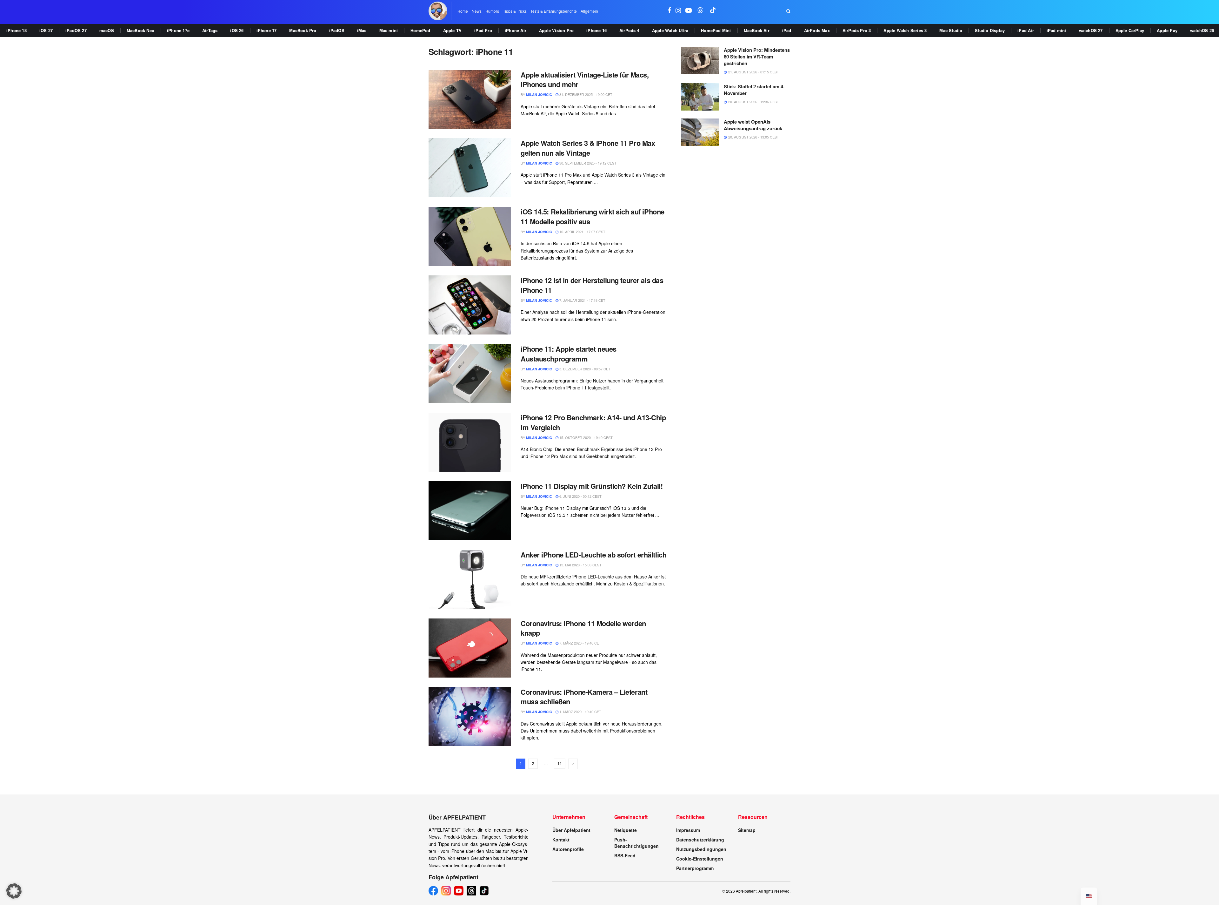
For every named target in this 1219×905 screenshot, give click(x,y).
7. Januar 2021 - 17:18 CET (581, 300)
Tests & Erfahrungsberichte (553, 11)
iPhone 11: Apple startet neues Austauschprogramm (568, 354)
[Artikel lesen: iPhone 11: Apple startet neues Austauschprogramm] (470, 373)
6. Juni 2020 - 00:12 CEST (580, 496)
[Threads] (471, 890)
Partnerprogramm (695, 868)
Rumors (492, 11)
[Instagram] (446, 890)
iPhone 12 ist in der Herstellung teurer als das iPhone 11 (592, 285)
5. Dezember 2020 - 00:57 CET (584, 368)
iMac (362, 30)
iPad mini (1056, 30)
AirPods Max (817, 30)
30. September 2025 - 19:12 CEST (587, 162)
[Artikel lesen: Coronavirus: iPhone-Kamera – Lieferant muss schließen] (470, 716)
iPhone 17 (266, 30)
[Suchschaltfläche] (788, 11)
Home (462, 11)
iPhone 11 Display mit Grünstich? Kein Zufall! (592, 486)
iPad (786, 30)
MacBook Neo (140, 30)
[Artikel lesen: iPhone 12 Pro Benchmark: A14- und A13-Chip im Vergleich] (470, 442)
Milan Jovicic (539, 94)
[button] (14, 891)
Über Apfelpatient (571, 830)
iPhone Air (515, 30)
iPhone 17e (178, 30)
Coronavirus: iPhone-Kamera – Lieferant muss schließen (584, 697)
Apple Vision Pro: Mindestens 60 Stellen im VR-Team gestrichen (757, 56)
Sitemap (747, 830)
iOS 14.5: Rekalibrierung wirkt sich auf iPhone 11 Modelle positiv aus (592, 216)
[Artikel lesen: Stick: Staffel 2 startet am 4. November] (700, 97)
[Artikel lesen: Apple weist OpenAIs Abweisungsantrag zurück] (700, 132)
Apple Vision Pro (556, 30)
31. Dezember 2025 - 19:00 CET (585, 94)
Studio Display (990, 30)
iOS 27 (46, 30)
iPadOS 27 (76, 30)
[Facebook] (433, 890)
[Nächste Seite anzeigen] (573, 764)
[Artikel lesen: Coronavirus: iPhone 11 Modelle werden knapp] (470, 648)
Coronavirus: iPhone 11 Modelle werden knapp (583, 628)
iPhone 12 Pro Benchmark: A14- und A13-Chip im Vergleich (593, 422)
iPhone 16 (596, 30)
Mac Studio (950, 30)
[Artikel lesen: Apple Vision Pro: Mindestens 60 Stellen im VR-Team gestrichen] (700, 60)
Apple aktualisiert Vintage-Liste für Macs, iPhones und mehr (585, 80)
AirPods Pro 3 (857, 30)
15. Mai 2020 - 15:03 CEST (580, 564)
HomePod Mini (716, 30)
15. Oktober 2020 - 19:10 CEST (585, 437)
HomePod (420, 30)
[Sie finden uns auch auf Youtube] (688, 11)
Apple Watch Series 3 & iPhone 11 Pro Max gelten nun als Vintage (588, 148)
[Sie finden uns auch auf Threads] (700, 11)
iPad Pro (483, 30)
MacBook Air (756, 30)
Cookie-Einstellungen (699, 858)
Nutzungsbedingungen (701, 849)
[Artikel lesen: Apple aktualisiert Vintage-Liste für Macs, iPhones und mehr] (470, 99)
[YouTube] (458, 890)
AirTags (209, 30)
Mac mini (388, 30)
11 (559, 763)
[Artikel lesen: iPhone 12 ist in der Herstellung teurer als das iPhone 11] (470, 304)
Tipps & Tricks (515, 11)
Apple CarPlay (1130, 30)
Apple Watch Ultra (670, 30)
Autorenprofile (568, 849)
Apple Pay (1167, 30)
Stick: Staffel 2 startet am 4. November (754, 90)
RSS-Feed (625, 855)
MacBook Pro (302, 30)
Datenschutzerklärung (700, 839)
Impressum (688, 830)
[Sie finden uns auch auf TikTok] (713, 11)
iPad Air (1025, 30)
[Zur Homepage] (438, 11)
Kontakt (561, 839)
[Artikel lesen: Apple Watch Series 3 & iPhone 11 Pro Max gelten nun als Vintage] (470, 167)
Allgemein (589, 11)
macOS (106, 30)
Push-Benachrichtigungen (636, 842)
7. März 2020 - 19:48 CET (579, 642)
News (477, 11)
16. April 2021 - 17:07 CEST (581, 231)
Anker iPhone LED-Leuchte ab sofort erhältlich (593, 555)
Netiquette (625, 830)
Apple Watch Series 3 (905, 30)
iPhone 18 (16, 30)
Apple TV (452, 30)
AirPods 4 (629, 30)
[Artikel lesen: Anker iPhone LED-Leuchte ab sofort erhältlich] (470, 579)
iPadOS (336, 30)
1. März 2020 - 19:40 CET (579, 711)
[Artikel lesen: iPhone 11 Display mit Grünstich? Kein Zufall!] (470, 510)
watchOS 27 (1091, 30)
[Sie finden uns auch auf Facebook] (669, 11)
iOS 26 (236, 30)
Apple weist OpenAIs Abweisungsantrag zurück (753, 125)
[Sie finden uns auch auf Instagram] (678, 11)
